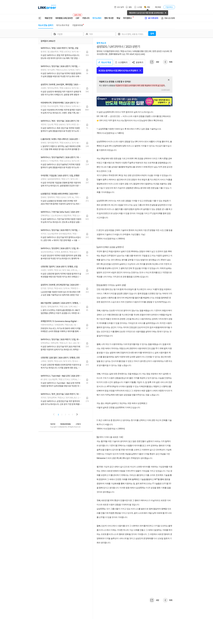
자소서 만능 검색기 (45, 25)
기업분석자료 (77, 25)
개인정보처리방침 (65, 424)
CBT (77, 17)
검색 (152, 33)
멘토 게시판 (109, 17)
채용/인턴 (48, 17)
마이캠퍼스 (127, 17)
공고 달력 (120, 7)
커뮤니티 (85, 17)
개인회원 (158, 7)
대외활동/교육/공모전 (64, 17)
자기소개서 (96, 17)
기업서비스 (169, 7)
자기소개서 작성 (62, 25)
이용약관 (52, 424)
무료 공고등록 (169, 18)
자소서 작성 (106, 62)
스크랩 (139, 7)
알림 (130, 7)
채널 (118, 17)
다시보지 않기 (165, 90)
